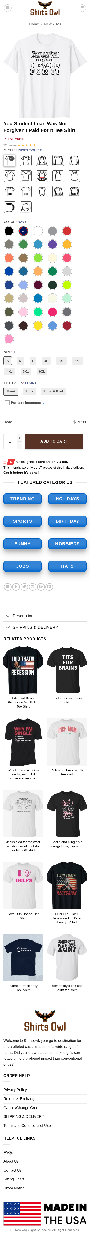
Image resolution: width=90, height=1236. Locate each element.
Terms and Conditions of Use (27, 1126)
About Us (11, 1161)
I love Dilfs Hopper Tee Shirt (23, 916)
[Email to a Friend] (32, 587)
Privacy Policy (15, 1090)
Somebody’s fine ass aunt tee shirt (67, 988)
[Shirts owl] (45, 8)
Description (23, 616)
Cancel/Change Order (21, 1108)
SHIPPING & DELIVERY (35, 627)
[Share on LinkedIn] (49, 587)
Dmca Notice (14, 1188)
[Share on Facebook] (16, 587)
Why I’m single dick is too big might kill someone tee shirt (23, 774)
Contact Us (12, 1170)
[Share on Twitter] (24, 587)
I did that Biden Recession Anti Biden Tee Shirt (23, 702)
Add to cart (53, 441)
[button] (8, 8)
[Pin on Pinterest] (41, 587)
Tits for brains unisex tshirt (67, 700)
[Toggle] (7, 616)
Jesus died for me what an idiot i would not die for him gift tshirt (23, 846)
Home (34, 24)
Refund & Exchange (19, 1099)
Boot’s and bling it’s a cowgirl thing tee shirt (66, 844)
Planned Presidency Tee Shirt (23, 988)
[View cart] (82, 8)
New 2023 (52, 24)
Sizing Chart (13, 1179)
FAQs (8, 1153)
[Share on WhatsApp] (8, 587)
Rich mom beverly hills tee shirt (67, 772)
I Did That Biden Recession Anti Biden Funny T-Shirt (67, 918)
